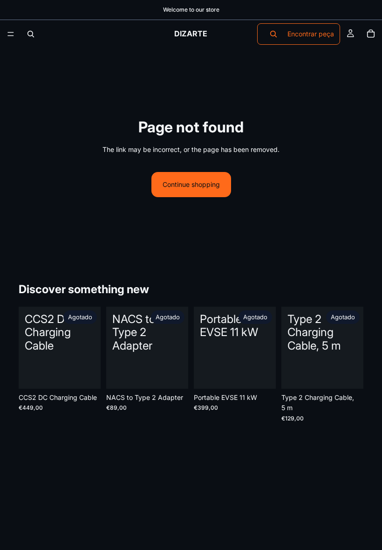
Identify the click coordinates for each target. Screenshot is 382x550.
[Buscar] (30, 34)
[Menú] (10, 34)
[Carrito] (371, 34)
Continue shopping (191, 184)
